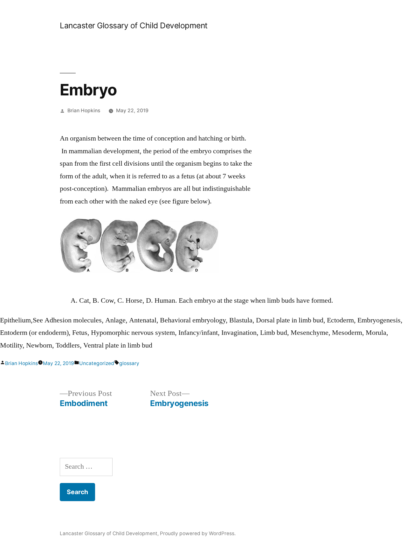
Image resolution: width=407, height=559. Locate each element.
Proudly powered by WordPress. (198, 533)
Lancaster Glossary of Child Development (134, 25)
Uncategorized (96, 363)
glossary (129, 363)
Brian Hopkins (83, 110)
